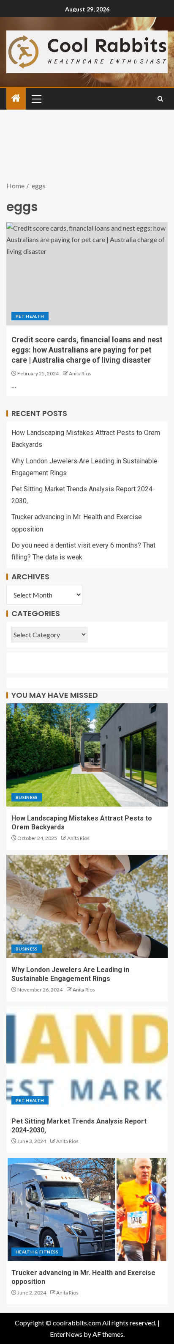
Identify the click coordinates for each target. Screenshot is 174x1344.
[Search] (160, 99)
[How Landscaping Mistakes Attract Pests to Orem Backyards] (87, 755)
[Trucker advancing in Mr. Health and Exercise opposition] (87, 1209)
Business (27, 797)
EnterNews (66, 1334)
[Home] (16, 98)
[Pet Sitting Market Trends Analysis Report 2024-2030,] (87, 1058)
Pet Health (30, 316)
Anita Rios (80, 373)
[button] (35, 98)
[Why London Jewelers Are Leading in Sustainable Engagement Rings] (87, 906)
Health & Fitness (37, 1251)
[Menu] (35, 98)
